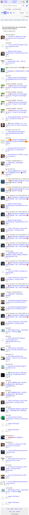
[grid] (7, 12)
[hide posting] (9, 40)
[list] (2, 12)
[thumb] (5, 12)
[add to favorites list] (6, 36)
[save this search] (26, 5)
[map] (13, 12)
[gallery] (10, 12)
